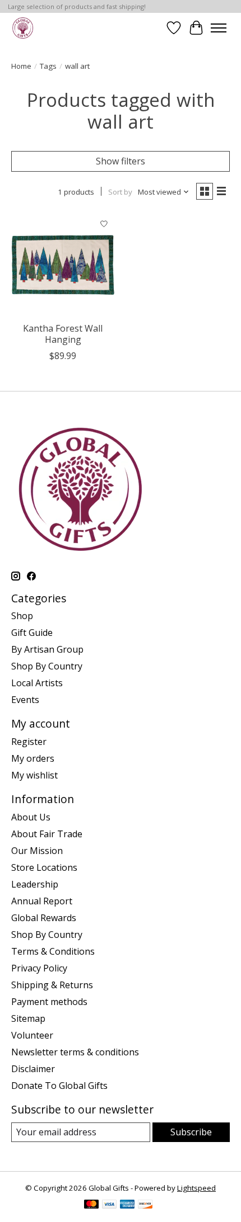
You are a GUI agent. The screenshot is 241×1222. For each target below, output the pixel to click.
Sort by (120, 192)
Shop (22, 616)
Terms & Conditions (53, 951)
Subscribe (191, 1132)
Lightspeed (196, 1188)
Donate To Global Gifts (59, 1085)
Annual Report (41, 901)
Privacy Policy (39, 968)
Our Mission (37, 850)
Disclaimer (33, 1069)
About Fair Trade (46, 834)
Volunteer (32, 1035)
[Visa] (109, 1205)
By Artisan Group (47, 649)
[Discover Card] (145, 1205)
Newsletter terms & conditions (75, 1052)
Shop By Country (46, 666)
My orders (32, 758)
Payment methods (49, 1001)
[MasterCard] (91, 1205)
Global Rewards (43, 918)
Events (25, 699)
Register (29, 741)
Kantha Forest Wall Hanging (63, 333)
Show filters (120, 161)
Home (21, 66)
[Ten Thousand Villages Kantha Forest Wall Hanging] (63, 265)
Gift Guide (32, 632)
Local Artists (37, 683)
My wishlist (34, 775)
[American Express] (127, 1205)
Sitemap (28, 1018)
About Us (30, 817)
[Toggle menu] (218, 28)
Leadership (34, 884)
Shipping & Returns (52, 985)
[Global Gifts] (22, 27)
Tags (48, 66)
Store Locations (44, 867)
